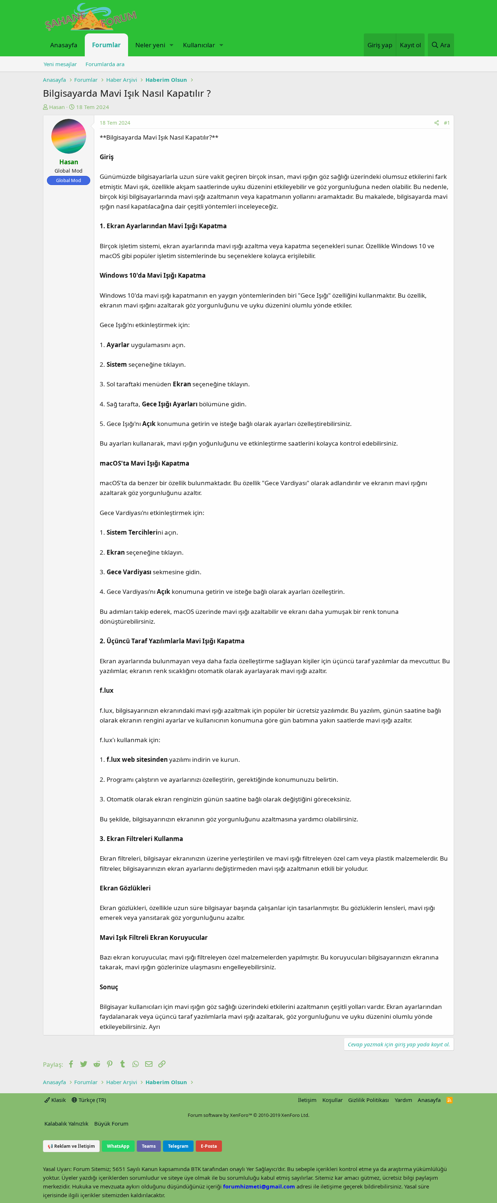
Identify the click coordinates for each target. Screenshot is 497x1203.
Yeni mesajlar (60, 64)
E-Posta (209, 1146)
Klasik (58, 1099)
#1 (447, 122)
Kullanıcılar (199, 45)
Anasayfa (63, 45)
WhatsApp (118, 1146)
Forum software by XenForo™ (248, 1115)
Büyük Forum (111, 1123)
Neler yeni (150, 45)
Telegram (178, 1146)
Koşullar (332, 1099)
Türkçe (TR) (91, 1099)
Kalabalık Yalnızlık (66, 1123)
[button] (171, 44)
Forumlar (106, 45)
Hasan (57, 106)
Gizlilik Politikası (368, 1099)
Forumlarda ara (105, 64)
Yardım (403, 1099)
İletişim (307, 1099)
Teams (149, 1146)
